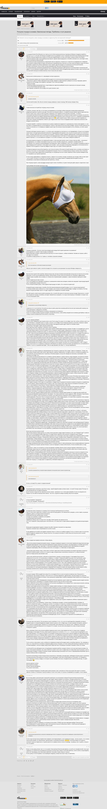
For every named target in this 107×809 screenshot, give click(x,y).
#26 (88, 259)
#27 (88, 271)
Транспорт (46, 788)
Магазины (33, 786)
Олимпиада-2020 (21, 791)
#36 (88, 571)
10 (30, 48)
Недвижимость (47, 789)
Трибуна (60, 786)
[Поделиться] (86, 52)
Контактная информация (78, 792)
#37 (88, 619)
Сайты (32, 788)
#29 (88, 317)
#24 (88, 105)
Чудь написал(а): (31, 263)
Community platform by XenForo (53, 780)
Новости (4, 11)
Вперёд (34, 48)
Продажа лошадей (48, 791)
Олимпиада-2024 (21, 789)
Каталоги (27, 11)
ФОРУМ (39, 11)
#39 (88, 728)
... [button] (28, 48)
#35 (88, 537)
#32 (88, 486)
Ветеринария (61, 789)
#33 (88, 497)
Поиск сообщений (28, 18)
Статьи (11, 11)
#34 (88, 508)
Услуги (46, 785)
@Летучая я (67, 632)
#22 (88, 73)
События (60, 788)
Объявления (18, 11)
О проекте (75, 789)
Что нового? (27, 16)
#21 (88, 51)
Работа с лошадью (62, 785)
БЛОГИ (33, 11)
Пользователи (40, 16)
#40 (88, 746)
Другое (19, 792)
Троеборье (19, 788)
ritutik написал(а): (31, 468)
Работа (46, 786)
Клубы (32, 785)
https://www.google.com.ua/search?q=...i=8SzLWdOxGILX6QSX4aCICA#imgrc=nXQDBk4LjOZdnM (49, 502)
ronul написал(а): (31, 732)
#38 (88, 675)
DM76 (19, 34)
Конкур (19, 786)
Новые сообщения (20, 18)
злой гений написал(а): (32, 96)
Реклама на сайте (77, 791)
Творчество (61, 791)
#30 (88, 348)
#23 (88, 93)
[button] (30, 16)
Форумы (20, 16)
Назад (19, 48)
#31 (88, 464)
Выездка (19, 785)
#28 (88, 299)
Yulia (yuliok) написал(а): (33, 302)
